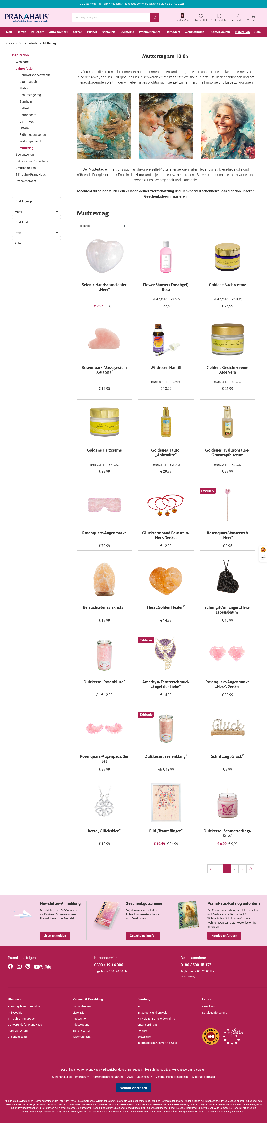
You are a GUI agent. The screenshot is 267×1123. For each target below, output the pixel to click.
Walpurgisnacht (30, 141)
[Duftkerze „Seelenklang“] (165, 728)
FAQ (139, 1006)
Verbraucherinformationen (172, 1076)
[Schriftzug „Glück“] (227, 728)
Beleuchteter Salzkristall (104, 607)
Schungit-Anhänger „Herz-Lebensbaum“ (227, 610)
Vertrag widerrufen (133, 1088)
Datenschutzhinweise (172, 1101)
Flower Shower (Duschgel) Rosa (166, 287)
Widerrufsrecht (82, 1036)
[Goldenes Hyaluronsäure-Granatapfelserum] (227, 422)
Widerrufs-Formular (203, 1076)
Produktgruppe (24, 201)
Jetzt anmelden (55, 936)
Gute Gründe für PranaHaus (25, 1024)
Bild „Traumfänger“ (166, 831)
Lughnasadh (28, 82)
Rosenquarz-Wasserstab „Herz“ (227, 536)
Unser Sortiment (147, 1024)
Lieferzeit (78, 1012)
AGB (130, 1076)
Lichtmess (27, 121)
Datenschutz (144, 1076)
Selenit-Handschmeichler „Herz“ (104, 287)
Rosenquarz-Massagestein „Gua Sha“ (104, 370)
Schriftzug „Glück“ (227, 756)
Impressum (82, 1076)
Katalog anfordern (224, 936)
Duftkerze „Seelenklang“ (165, 756)
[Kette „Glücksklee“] (104, 802)
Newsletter (208, 1006)
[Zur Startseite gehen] (27, 17)
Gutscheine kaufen (143, 936)
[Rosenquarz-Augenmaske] (104, 504)
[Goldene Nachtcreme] (227, 256)
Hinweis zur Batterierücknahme (156, 1018)
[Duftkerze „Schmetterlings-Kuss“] (227, 802)
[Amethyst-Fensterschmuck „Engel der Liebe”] (165, 653)
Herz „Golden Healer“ (166, 607)
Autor (18, 243)
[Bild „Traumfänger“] (165, 802)
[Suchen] (154, 17)
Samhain (26, 101)
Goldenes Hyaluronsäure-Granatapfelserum (227, 453)
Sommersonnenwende (35, 75)
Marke (18, 211)
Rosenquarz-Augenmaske (104, 533)
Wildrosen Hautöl (165, 367)
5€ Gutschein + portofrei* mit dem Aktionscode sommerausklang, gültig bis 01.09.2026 (132, 3)
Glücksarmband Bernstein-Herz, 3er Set (165, 536)
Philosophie (15, 1012)
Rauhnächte (28, 115)
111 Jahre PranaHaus (31, 174)
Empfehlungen (26, 168)
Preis (18, 232)
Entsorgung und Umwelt (152, 1012)
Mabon (24, 88)
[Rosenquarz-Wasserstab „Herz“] (227, 504)
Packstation (80, 1018)
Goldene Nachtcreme (227, 285)
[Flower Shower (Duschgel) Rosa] (165, 256)
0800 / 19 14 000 (108, 964)
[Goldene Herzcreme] (104, 422)
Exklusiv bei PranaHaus (32, 161)
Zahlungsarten (81, 1030)
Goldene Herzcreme (104, 450)
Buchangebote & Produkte (24, 1006)
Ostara (24, 128)
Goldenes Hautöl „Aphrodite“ (166, 453)
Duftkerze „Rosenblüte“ (104, 682)
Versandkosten (82, 1006)
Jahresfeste (24, 68)
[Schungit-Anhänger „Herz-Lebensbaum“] (227, 579)
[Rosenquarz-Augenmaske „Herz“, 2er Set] (227, 653)
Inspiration (20, 55)
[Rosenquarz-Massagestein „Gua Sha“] (104, 339)
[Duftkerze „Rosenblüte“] (104, 653)
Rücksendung (81, 1024)
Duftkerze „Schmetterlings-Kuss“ (227, 834)
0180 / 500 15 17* (196, 964)
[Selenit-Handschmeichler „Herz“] (104, 256)
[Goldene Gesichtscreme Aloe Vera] (227, 339)
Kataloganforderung (214, 1012)
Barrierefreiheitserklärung (108, 1076)
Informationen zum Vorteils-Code (157, 1042)
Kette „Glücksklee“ (104, 831)
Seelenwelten (25, 154)
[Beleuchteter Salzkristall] (104, 579)
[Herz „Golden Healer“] (165, 579)
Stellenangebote (17, 1036)
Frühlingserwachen (33, 135)
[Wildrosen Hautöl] (165, 339)
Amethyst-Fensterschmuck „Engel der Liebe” (165, 685)
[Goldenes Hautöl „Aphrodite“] (165, 422)
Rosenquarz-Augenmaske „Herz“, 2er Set (227, 685)
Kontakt (142, 1030)
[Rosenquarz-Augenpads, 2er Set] (104, 728)
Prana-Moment (26, 181)
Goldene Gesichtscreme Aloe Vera (227, 370)
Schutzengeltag (30, 95)
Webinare (22, 62)
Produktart (21, 222)
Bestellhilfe (144, 1036)
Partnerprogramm (19, 1030)
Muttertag (26, 148)
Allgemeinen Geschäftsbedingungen (39, 1101)
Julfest (24, 108)
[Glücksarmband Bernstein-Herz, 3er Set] (165, 504)
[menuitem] (9, 32)
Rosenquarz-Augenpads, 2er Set (104, 759)
